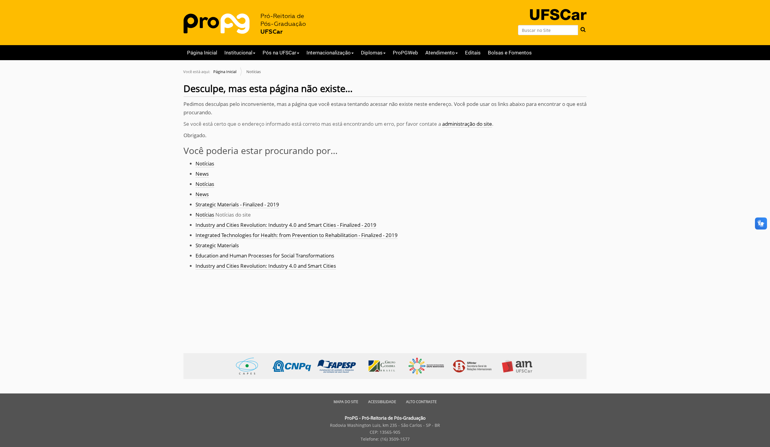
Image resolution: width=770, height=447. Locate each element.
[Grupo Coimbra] (384, 365)
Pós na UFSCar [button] (279, 53)
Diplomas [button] (372, 53)
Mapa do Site (346, 401)
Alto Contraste (421, 401)
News (202, 173)
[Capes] (250, 365)
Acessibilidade (382, 401)
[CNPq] (295, 365)
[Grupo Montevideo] (429, 365)
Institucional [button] (238, 53)
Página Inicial (202, 53)
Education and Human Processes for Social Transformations (265, 255)
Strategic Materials (217, 245)
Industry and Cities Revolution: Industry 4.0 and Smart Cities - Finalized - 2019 (286, 224)
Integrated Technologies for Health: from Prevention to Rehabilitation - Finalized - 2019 (297, 235)
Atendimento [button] (440, 53)
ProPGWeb (405, 53)
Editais (473, 53)
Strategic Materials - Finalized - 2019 (237, 204)
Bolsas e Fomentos (510, 53)
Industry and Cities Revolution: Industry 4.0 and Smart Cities (266, 265)
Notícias (205, 163)
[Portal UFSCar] (558, 9)
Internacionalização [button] (328, 53)
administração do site (467, 123)
